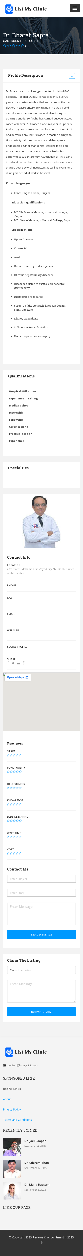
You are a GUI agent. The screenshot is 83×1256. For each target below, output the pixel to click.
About (7, 1099)
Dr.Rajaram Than (36, 1163)
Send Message (41, 934)
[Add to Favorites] (72, 76)
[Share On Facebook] (8, 663)
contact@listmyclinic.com (23, 1065)
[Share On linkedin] (18, 663)
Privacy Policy (12, 1109)
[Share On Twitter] (13, 663)
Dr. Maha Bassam (37, 1184)
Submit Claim (41, 1012)
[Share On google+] (24, 663)
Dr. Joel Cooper (35, 1141)
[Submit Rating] (8, 755)
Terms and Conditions (17, 1120)
